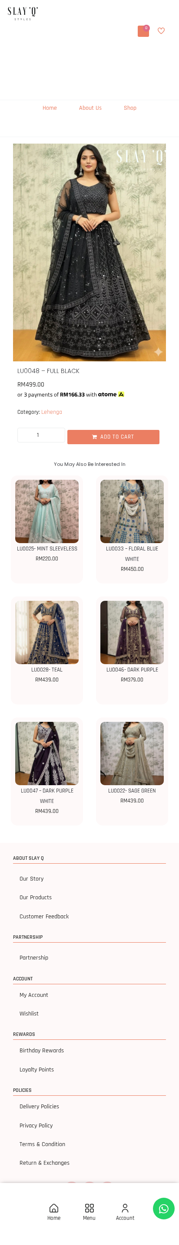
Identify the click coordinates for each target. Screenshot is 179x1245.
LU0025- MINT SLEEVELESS (47, 548)
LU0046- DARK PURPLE (132, 669)
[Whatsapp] (164, 1208)
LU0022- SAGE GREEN (132, 790)
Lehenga (51, 412)
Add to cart (117, 436)
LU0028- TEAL (47, 669)
